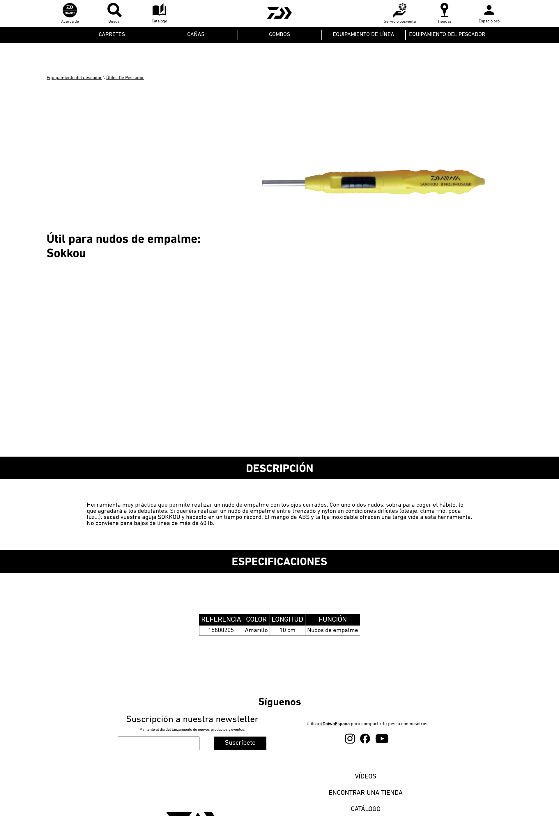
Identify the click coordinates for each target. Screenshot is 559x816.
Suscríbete (240, 743)
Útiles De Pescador (125, 78)
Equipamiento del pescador (74, 78)
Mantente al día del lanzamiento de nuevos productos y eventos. (192, 730)
